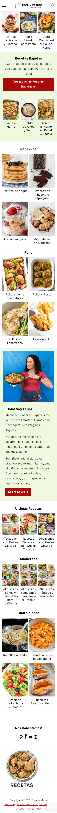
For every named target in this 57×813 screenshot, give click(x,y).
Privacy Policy (34, 808)
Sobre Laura (16, 491)
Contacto (10, 804)
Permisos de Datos (27, 804)
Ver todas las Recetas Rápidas (28, 84)
